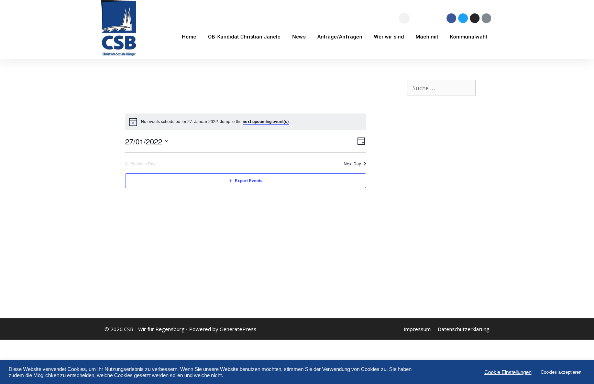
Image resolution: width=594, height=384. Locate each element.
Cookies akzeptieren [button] (561, 372)
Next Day (352, 163)
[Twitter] (463, 18)
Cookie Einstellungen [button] (507, 372)
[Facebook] (451, 18)
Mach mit (427, 37)
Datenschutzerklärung (464, 329)
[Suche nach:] (441, 88)
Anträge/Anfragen (339, 37)
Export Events (249, 180)
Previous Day (142, 163)
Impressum (417, 329)
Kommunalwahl (468, 37)
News (299, 37)
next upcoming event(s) (266, 121)
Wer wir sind (389, 37)
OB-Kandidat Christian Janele (244, 37)
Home (189, 37)
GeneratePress (238, 329)
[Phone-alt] (486, 18)
